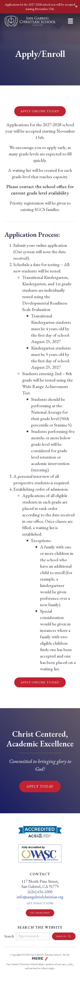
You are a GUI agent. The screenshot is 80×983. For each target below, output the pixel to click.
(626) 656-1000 (40, 891)
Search (9, 936)
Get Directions (51, 903)
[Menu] (70, 21)
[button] (64, 936)
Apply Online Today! (40, 111)
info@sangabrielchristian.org (40, 896)
